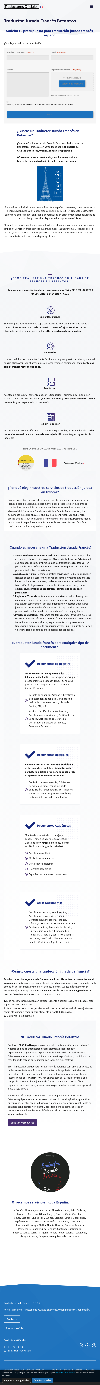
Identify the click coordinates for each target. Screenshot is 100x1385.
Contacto (12, 1319)
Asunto (10, 69)
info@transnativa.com (71, 327)
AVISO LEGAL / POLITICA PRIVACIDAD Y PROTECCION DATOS (48, 104)
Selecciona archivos (72, 83)
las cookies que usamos (65, 1373)
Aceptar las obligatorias (16, 1380)
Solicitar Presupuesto (22, 1122)
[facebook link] (94, 1345)
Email (58, 52)
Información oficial (14, 1328)
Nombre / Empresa (20, 52)
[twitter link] (87, 1345)
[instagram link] (81, 1345)
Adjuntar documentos (66, 69)
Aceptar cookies (42, 1380)
